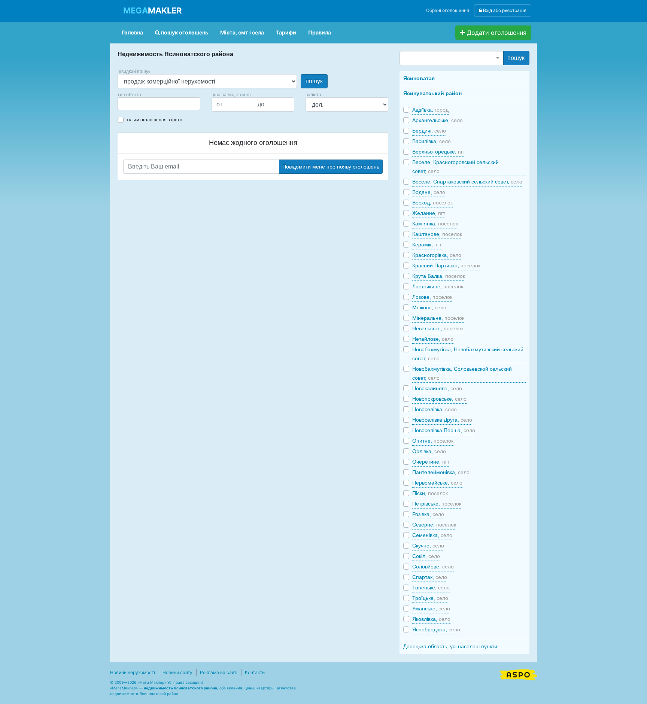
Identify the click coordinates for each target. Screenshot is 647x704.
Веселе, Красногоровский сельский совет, (455, 166)
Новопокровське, (439, 399)
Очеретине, (430, 462)
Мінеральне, (438, 318)
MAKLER (152, 10)
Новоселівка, (434, 409)
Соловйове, (433, 567)
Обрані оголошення (447, 10)
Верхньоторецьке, (438, 152)
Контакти (255, 672)
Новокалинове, (437, 388)
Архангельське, (437, 120)
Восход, (432, 203)
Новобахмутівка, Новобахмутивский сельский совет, (467, 353)
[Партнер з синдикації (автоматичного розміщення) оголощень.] (518, 674)
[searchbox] (131, 104)
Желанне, (428, 213)
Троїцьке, (430, 598)
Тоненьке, (431, 588)
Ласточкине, (437, 286)
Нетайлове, (432, 339)
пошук (314, 81)
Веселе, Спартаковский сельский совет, (467, 182)
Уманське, (431, 609)
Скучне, (428, 546)
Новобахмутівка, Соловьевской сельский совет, (462, 373)
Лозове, (432, 297)
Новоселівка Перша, (443, 430)
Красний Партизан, (446, 265)
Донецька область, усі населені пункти (450, 646)
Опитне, (432, 441)
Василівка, (431, 141)
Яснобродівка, (436, 629)
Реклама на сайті (218, 672)
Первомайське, (437, 483)
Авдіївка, (430, 110)
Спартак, (429, 577)
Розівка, (428, 514)
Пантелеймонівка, (441, 472)
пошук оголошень (184, 32)
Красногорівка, (436, 255)
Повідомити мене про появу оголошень (330, 167)
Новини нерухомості (132, 672)
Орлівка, (429, 451)
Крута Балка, (438, 276)
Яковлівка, (431, 619)
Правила (319, 32)
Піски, (430, 493)
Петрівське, (436, 504)
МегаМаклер (124, 688)
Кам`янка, (435, 224)
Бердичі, (429, 131)
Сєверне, (434, 525)
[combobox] (159, 103)
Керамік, (426, 245)
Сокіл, (426, 556)
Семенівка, (432, 535)
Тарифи (286, 32)
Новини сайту (177, 672)
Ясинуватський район (432, 93)
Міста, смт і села (242, 32)
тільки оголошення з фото (154, 119)
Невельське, (438, 328)
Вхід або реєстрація (504, 10)
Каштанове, (437, 234)
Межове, (429, 307)
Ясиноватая (419, 78)
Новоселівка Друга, (442, 420)
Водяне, (428, 192)
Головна (132, 32)
